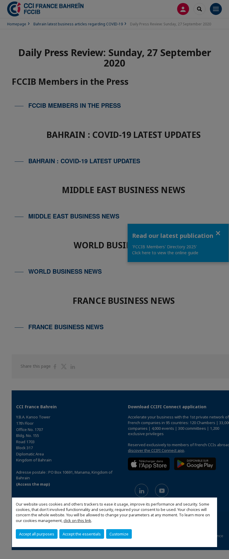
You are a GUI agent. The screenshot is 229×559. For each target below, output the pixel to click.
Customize (119, 534)
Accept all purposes (36, 534)
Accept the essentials (82, 534)
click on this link (77, 520)
